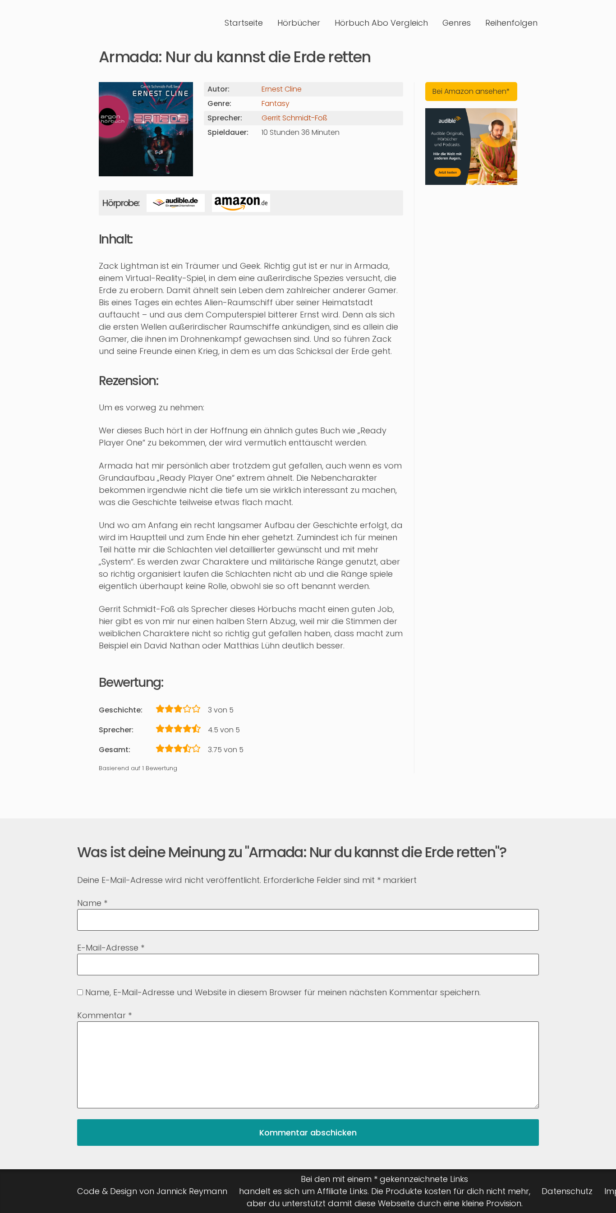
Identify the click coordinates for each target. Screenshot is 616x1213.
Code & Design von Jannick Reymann (152, 1191)
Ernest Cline (282, 89)
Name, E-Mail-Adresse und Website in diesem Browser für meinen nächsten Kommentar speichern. (283, 992)
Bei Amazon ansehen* (471, 91)
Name (92, 903)
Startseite (244, 22)
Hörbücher (298, 22)
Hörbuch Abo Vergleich (381, 22)
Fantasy (276, 103)
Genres (456, 22)
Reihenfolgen (511, 22)
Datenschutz (567, 1191)
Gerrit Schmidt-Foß (294, 118)
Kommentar (104, 1015)
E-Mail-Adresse (110, 947)
